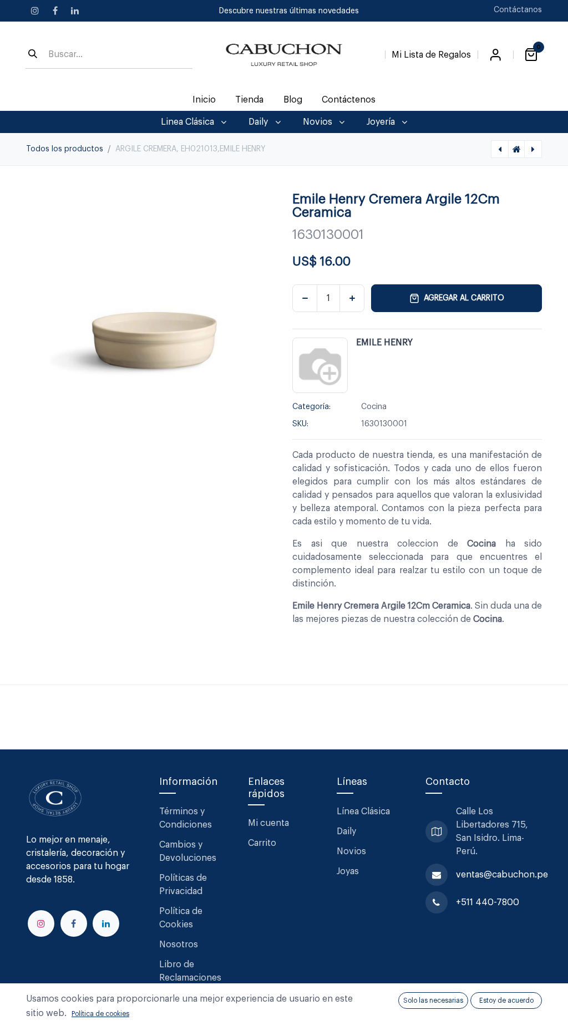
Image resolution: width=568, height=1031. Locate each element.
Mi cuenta (268, 823)
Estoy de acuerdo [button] (506, 1000)
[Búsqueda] (33, 55)
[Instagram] (35, 10)
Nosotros (178, 944)
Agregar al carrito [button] (464, 298)
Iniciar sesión (495, 55)
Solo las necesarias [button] (433, 1000)
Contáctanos (518, 10)
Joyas (348, 871)
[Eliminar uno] (305, 298)
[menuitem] (204, 99)
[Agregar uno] (352, 298)
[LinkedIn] (75, 10)
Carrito (262, 843)
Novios (351, 851)
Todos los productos (64, 149)
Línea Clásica (363, 811)
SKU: (300, 424)
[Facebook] (55, 10)
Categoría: (311, 407)
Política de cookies (100, 1013)
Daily (346, 831)
